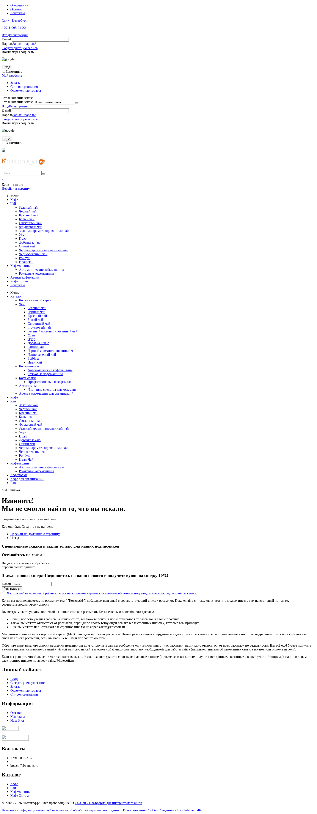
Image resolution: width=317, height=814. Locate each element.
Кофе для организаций (27, 479)
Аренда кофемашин (24, 277)
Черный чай (28, 211)
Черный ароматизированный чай (43, 250)
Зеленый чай (28, 207)
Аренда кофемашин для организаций (46, 393)
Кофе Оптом (19, 795)
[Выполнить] (76, 103)
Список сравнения (24, 86)
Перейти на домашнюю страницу (35, 534)
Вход (5, 35)
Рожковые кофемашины (36, 273)
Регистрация (18, 35)
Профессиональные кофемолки (51, 382)
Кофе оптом (19, 281)
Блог (13, 483)
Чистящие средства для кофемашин (54, 389)
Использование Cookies (140, 810)
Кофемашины (20, 266)
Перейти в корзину (16, 188)
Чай (13, 203)
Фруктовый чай (30, 227)
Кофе (14, 200)
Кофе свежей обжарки (35, 300)
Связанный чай (30, 223)
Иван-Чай (26, 262)
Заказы (15, 83)
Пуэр (23, 238)
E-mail (6, 39)
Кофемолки (27, 378)
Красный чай (28, 215)
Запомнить (14, 71)
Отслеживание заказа (17, 102)
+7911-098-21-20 (14, 28)
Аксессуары (28, 385)
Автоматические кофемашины (41, 269)
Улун (22, 234)
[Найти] (43, 174)
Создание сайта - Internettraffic (180, 810)
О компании (19, 5)
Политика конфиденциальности (25, 810)
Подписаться (11, 588)
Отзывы (16, 9)
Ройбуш (24, 258)
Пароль (7, 44)
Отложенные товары (25, 90)
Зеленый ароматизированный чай (44, 231)
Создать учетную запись (20, 48)
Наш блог (17, 720)
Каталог (16, 296)
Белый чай (27, 219)
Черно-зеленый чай (33, 254)
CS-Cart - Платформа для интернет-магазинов (108, 803)
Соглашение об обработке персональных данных (86, 810)
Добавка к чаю (30, 242)
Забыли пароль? (24, 44)
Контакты (17, 13)
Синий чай (27, 246)
